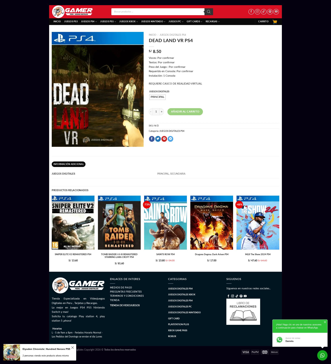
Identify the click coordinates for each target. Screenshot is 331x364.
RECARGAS (211, 22)
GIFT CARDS (193, 22)
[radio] (157, 97)
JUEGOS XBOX (127, 22)
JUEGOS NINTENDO (152, 22)
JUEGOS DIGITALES (159, 92)
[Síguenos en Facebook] (251, 12)
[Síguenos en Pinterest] (270, 12)
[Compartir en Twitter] (158, 139)
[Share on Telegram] (170, 139)
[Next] (279, 233)
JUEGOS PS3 (71, 22)
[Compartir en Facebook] (152, 139)
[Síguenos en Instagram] (257, 12)
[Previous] (51, 233)
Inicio (57, 22)
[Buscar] (208, 11)
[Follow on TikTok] (264, 12)
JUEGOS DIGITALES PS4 (173, 35)
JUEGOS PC (175, 22)
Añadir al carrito (185, 111)
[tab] (69, 164)
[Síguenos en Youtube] (276, 12)
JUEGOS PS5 (107, 22)
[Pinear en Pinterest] (164, 139)
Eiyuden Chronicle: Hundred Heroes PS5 (46, 349)
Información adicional (68, 164)
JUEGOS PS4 (88, 22)
